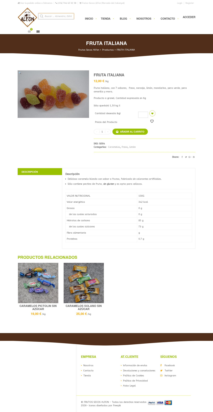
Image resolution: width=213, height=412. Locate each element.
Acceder (189, 17)
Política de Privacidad (135, 380)
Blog (123, 18)
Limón (132, 147)
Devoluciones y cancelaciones (139, 370)
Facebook (170, 365)
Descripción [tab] (30, 171)
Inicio (89, 18)
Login (179, 3)
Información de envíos (135, 365)
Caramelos (114, 147)
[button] (19, 73)
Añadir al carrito (132, 131)
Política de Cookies (133, 375)
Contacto (168, 18)
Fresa (125, 147)
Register (190, 3)
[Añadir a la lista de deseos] (152, 113)
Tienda (105, 18)
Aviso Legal (129, 385)
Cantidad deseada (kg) (108, 113)
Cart (29, 31)
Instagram (170, 375)
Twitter (169, 370)
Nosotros (143, 18)
